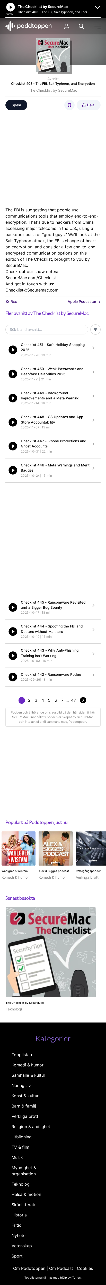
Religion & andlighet (31, 1126)
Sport (17, 1256)
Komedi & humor (27, 1064)
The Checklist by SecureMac (53, 90)
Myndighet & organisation (24, 1170)
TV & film (20, 1147)
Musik (17, 1157)
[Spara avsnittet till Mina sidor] (69, 105)
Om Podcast (61, 1268)
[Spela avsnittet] (13, 350)
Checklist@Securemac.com (31, 290)
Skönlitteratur (25, 1204)
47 (73, 700)
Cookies (85, 1268)
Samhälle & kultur (28, 1075)
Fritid (17, 1225)
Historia (19, 1214)
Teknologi (21, 1184)
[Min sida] (66, 26)
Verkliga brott (25, 1116)
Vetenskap (22, 1245)
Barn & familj (24, 1106)
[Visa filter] (95, 329)
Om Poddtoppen (29, 1268)
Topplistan (22, 1054)
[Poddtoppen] (28, 26)
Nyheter (19, 1235)
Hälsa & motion (26, 1194)
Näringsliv (21, 1085)
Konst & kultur (25, 1095)
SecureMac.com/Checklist (30, 277)
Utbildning (22, 1136)
